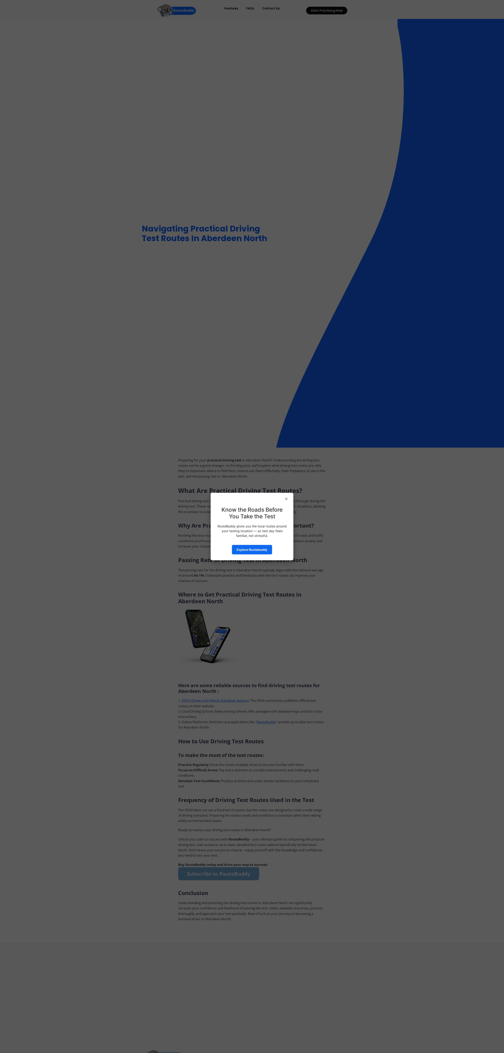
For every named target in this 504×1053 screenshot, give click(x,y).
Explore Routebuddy (252, 550)
